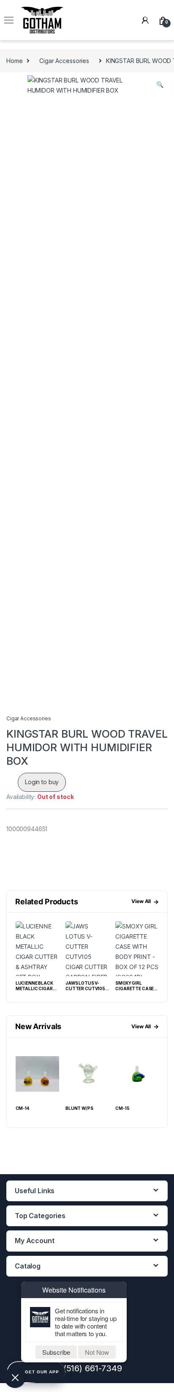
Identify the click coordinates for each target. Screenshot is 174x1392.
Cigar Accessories (64, 60)
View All (145, 901)
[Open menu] (9, 20)
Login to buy (42, 781)
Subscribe (56, 1352)
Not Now (97, 1352)
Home (14, 60)
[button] (159, 85)
